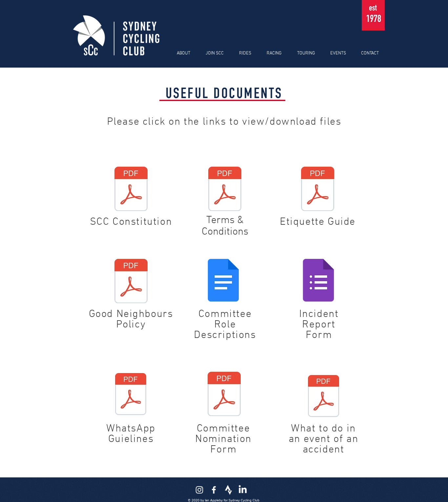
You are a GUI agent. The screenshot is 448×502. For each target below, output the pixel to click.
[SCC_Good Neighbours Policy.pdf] (131, 282)
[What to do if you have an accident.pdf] (323, 397)
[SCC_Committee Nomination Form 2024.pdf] (224, 395)
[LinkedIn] (243, 490)
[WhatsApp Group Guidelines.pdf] (130, 395)
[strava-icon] (228, 490)
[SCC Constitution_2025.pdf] (131, 190)
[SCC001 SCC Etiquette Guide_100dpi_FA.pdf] (317, 190)
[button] (181, 53)
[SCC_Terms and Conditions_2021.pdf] (225, 190)
